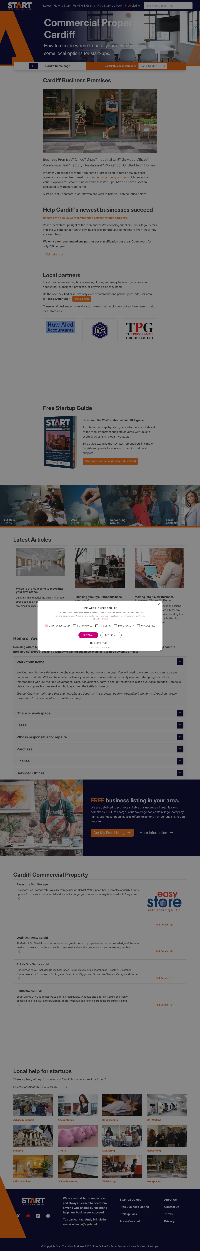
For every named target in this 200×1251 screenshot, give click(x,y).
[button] (46, 626)
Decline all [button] (111, 635)
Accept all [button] (88, 635)
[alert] (100, 625)
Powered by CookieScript (100, 647)
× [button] (158, 604)
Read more (103, 618)
